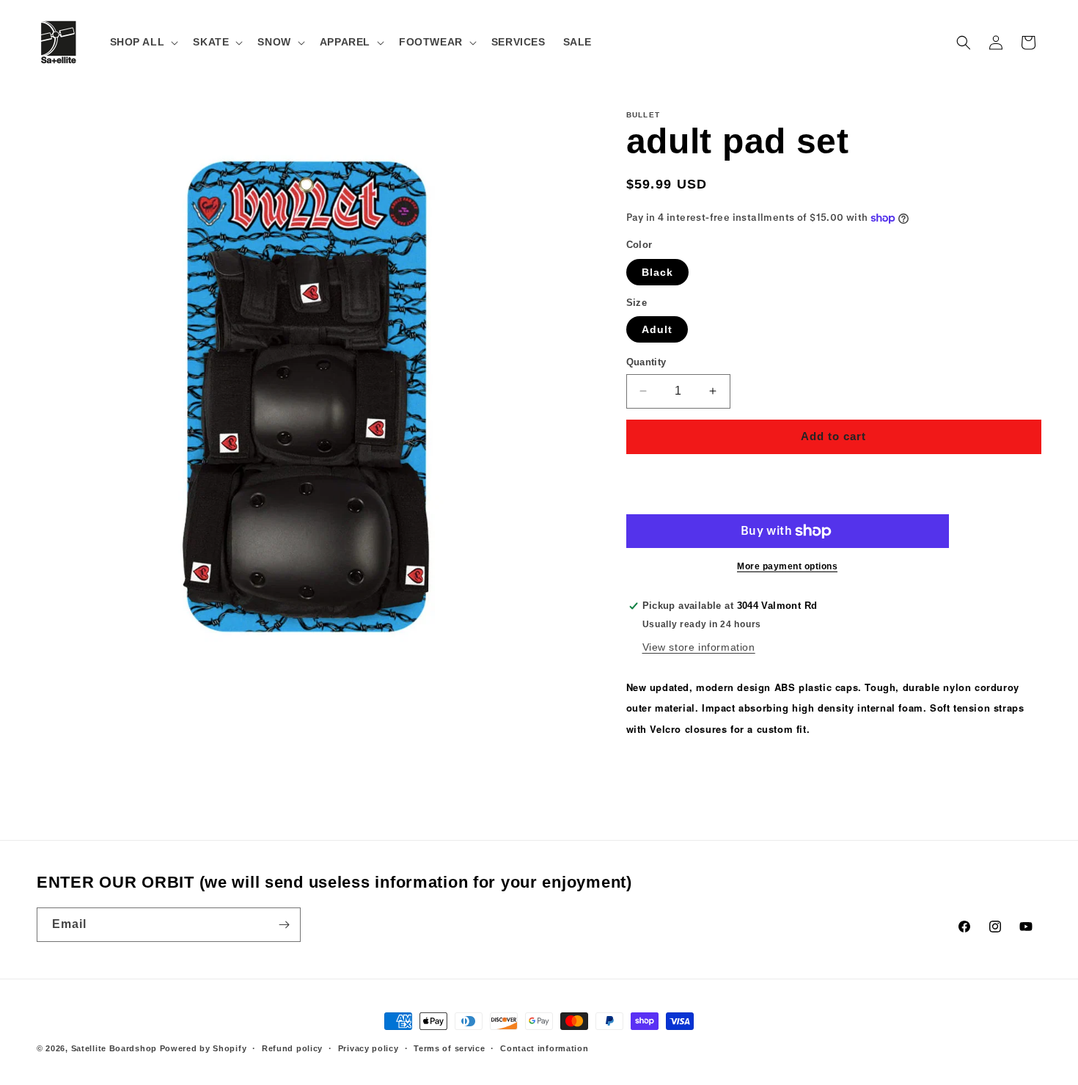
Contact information (544, 1048)
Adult (657, 329)
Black (657, 272)
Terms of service (449, 1048)
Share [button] (656, 774)
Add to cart (833, 436)
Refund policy (292, 1048)
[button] (143, 41)
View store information (698, 647)
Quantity (646, 362)
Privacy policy (368, 1048)
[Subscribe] (284, 924)
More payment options (787, 566)
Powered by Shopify (203, 1048)
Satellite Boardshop (114, 1048)
